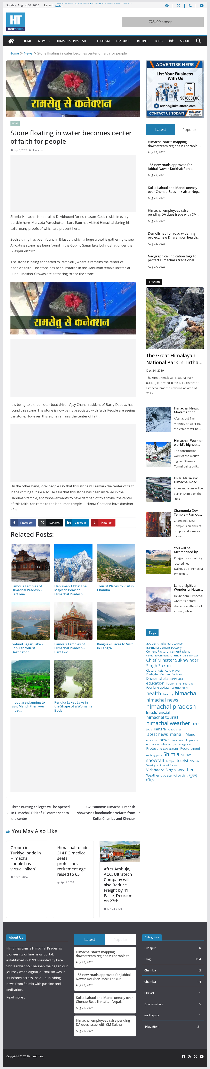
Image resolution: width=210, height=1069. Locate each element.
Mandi (191, 734)
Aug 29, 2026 (156, 152)
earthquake (176, 679)
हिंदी (171, 41)
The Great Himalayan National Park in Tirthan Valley (174, 359)
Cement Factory (157, 651)
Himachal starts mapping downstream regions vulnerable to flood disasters (175, 144)
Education (151, 1026)
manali (177, 734)
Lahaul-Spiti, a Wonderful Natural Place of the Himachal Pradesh (188, 587)
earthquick (152, 1015)
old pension (192, 740)
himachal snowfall (158, 712)
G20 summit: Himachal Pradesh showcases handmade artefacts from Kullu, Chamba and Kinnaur (106, 813)
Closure (151, 670)
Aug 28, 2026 (156, 198)
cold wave (172, 670)
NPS (181, 740)
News (42, 41)
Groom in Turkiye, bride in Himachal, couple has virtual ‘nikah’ (25, 858)
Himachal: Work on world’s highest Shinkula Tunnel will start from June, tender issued (188, 443)
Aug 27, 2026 (156, 266)
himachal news (162, 700)
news (164, 740)
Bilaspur (150, 948)
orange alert (185, 744)
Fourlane (188, 683)
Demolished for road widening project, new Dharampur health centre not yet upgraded (172, 235)
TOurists (194, 761)
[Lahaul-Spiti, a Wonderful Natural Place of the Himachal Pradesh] (158, 599)
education (155, 683)
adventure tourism (171, 643)
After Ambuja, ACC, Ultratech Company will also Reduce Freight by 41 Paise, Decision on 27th (118, 885)
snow (186, 754)
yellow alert (180, 775)
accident (152, 643)
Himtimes (37, 150)
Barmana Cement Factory (163, 647)
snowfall (155, 760)
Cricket (149, 993)
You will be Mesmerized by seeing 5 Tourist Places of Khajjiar (187, 550)
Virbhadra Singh (161, 769)
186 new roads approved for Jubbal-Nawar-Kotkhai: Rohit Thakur (170, 167)
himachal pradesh (171, 706)
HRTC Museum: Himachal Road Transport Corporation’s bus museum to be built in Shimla (188, 480)
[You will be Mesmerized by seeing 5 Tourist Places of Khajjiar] (158, 562)
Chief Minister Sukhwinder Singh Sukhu (172, 662)
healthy (168, 694)
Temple (170, 761)
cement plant (180, 651)
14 (199, 981)
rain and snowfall (169, 748)
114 (198, 959)
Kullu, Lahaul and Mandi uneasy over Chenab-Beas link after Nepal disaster (174, 190)
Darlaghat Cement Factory (164, 674)
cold (160, 670)
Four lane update (158, 687)
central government (157, 655)
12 (199, 970)
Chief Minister (190, 655)
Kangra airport (175, 729)
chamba (175, 655)
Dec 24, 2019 (155, 370)
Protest (152, 748)
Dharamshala (157, 678)
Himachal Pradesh (71, 41)
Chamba (150, 970)
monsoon (152, 740)
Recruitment (190, 748)
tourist (182, 760)
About (184, 41)
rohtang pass (154, 755)
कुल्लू (193, 775)
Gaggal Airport (179, 687)
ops (174, 744)
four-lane (173, 683)
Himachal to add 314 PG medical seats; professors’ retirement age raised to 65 (73, 861)
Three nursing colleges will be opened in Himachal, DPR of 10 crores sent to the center (40, 813)
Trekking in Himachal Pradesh (162, 765)
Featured (123, 41)
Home (27, 41)
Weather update (159, 775)
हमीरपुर (150, 779)
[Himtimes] (11, 41)
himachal (186, 693)
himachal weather (168, 723)
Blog (159, 41)
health (153, 693)
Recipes (142, 41)
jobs (149, 729)
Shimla (171, 754)
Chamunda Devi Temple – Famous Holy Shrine (187, 512)
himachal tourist (162, 717)
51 (199, 1026)
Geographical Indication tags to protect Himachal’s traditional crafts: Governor (172, 258)
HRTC (196, 724)
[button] (48, 41)
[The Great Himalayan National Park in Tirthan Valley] (174, 318)
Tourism (103, 41)
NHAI (174, 740)
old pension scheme (158, 744)
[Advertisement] (73, 183)
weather (186, 769)
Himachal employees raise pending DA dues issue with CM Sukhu (172, 212)
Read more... (15, 997)
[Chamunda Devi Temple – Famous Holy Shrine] (158, 524)
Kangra (160, 729)
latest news (157, 734)
